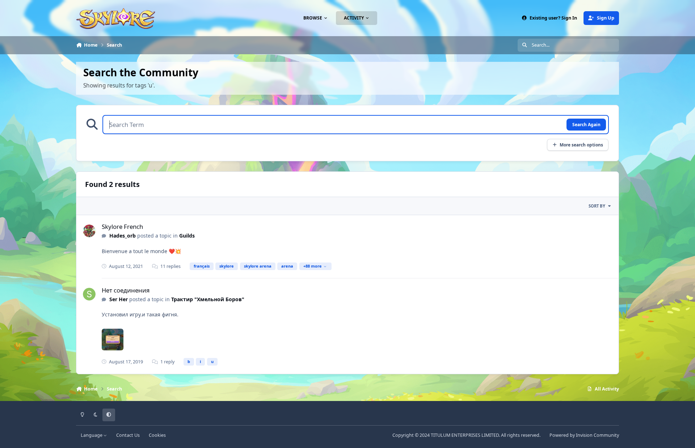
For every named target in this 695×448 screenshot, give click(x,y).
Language (92, 435)
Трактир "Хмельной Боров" (207, 299)
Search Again (586, 124)
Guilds (187, 235)
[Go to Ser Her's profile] (89, 294)
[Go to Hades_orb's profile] (89, 231)
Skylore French (122, 226)
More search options (581, 145)
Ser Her (118, 299)
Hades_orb (122, 235)
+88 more (312, 266)
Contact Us (128, 435)
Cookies (157, 435)
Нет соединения (125, 290)
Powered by (584, 435)
